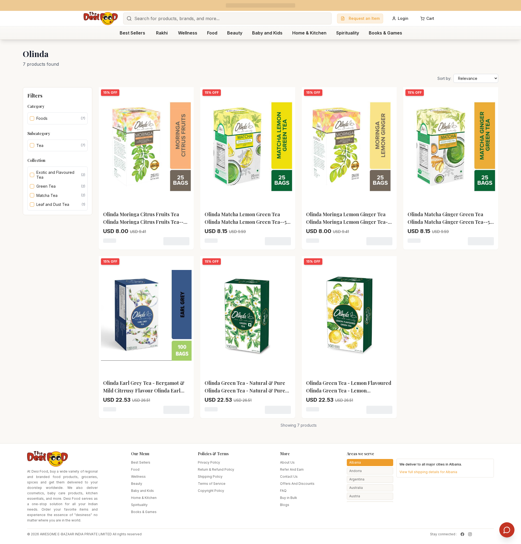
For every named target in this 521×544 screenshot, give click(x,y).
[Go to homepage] (101, 18)
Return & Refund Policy (216, 469)
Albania (355, 462)
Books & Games (144, 512)
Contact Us (289, 476)
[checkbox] (32, 118)
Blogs (284, 505)
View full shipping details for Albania (428, 472)
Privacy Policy (209, 462)
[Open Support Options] (506, 529)
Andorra (355, 471)
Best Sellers (140, 462)
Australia (356, 488)
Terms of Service (211, 484)
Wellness (138, 476)
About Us (287, 462)
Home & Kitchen (144, 498)
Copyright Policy (211, 491)
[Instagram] (470, 534)
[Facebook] (462, 534)
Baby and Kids (142, 491)
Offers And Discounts (297, 484)
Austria (354, 496)
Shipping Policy (210, 476)
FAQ (283, 491)
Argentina (356, 479)
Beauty (136, 484)
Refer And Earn (292, 469)
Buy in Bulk (288, 498)
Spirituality (139, 505)
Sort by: (444, 78)
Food (135, 469)
